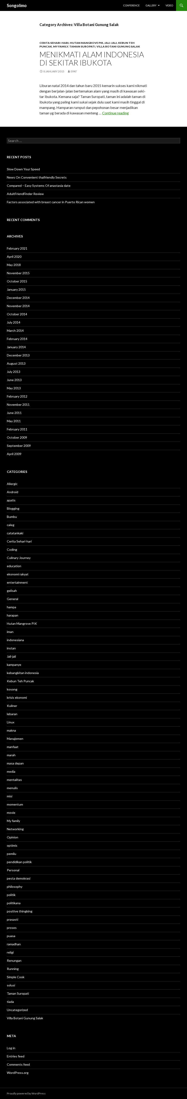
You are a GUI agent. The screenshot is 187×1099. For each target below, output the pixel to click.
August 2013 (16, 363)
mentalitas (14, 780)
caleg (10, 525)
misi (9, 796)
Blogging (13, 508)
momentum (15, 804)
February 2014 (17, 339)
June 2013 (14, 380)
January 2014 (16, 347)
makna (11, 730)
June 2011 (14, 413)
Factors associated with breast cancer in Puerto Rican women (51, 202)
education (14, 566)
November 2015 (18, 273)
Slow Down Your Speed (23, 169)
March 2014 (15, 330)
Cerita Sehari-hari (54, 43)
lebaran (12, 714)
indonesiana (15, 640)
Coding (12, 549)
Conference (131, 5)
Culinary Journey (19, 558)
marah (11, 755)
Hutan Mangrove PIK (86, 43)
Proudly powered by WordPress (26, 1093)
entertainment (17, 582)
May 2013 (14, 388)
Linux (10, 722)
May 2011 (14, 421)
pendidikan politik (19, 862)
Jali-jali (110, 43)
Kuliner (12, 706)
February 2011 (17, 429)
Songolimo (17, 5)
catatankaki (15, 533)
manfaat (12, 747)
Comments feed (18, 1064)
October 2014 (17, 314)
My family (60, 46)
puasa (11, 936)
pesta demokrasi (18, 878)
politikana (14, 903)
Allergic (12, 484)
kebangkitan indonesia (23, 673)
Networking (15, 829)
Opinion (12, 837)
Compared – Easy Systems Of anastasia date (38, 185)
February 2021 (17, 248)
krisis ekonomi (17, 697)
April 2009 (14, 454)
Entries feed (15, 1056)
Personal (13, 870)
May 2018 (14, 265)
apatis (11, 500)
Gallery (150, 5)
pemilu (11, 854)
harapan (12, 615)
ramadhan (14, 944)
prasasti (12, 919)
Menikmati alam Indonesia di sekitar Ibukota (91, 58)
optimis (12, 845)
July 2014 (13, 322)
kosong (12, 689)
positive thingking (19, 911)
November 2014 (18, 306)
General (12, 599)
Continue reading (115, 113)
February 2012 (17, 396)
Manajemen (15, 739)
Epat (74, 71)
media (11, 771)
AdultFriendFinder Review (25, 194)
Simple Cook (15, 977)
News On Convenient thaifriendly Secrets (37, 177)
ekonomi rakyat (18, 574)
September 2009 (19, 446)
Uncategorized (17, 1010)
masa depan (15, 763)
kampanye (14, 665)
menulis (12, 788)
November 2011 (18, 404)
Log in (11, 1048)
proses (12, 928)
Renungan (14, 960)
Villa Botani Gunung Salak (118, 46)
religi (10, 952)
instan (11, 648)
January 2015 (16, 289)
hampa (11, 607)
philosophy (14, 886)
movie (11, 812)
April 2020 (14, 256)
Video (169, 5)
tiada (10, 1002)
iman (10, 632)
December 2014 (18, 298)
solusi (11, 985)
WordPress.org (18, 1073)
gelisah (12, 591)
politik (11, 895)
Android (12, 492)
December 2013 (18, 355)
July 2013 (13, 372)
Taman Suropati (82, 46)
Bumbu (12, 517)
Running (13, 969)
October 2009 (17, 437)
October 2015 (17, 281)
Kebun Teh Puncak (20, 681)
